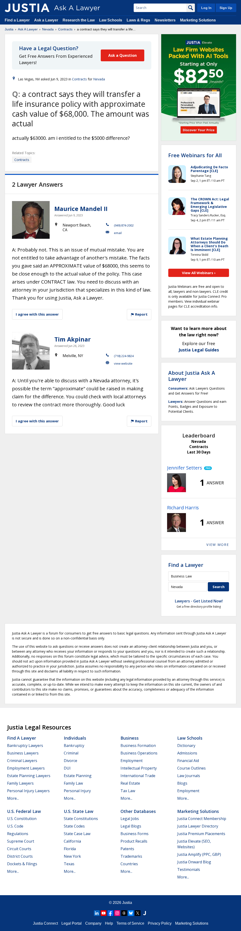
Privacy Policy (160, 923)
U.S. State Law (78, 811)
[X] (138, 913)
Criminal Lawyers (22, 760)
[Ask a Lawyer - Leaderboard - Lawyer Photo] (176, 482)
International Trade (137, 775)
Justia (9, 29)
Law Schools (110, 20)
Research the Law (79, 20)
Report (141, 314)
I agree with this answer (37, 314)
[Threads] (124, 913)
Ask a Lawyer (46, 20)
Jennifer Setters (184, 468)
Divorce (70, 760)
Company (93, 923)
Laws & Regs (138, 20)
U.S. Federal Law (24, 811)
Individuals (75, 738)
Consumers (177, 388)
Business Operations (138, 753)
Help (109, 923)
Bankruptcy (74, 745)
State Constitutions (81, 818)
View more (217, 544)
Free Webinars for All (195, 155)
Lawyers (175, 401)
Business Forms (134, 833)
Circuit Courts (19, 848)
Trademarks (131, 856)
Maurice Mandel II (81, 209)
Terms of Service (130, 923)
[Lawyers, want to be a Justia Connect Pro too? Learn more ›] (207, 467)
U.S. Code (15, 826)
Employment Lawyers (26, 768)
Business (129, 738)
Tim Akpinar (72, 339)
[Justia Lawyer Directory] (144, 913)
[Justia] (27, 8)
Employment (131, 760)
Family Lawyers (20, 783)
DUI (67, 768)
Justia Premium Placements (201, 833)
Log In (206, 8)
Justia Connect (45, 923)
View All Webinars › (199, 272)
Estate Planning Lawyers (28, 775)
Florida (70, 848)
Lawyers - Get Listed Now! (199, 601)
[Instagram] (117, 913)
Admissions (187, 753)
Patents (127, 848)
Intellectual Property (138, 768)
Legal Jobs (129, 818)
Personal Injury (77, 790)
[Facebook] (110, 913)
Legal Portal (71, 923)
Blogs (182, 783)
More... (13, 798)
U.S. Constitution (21, 818)
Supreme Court (20, 841)
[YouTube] (103, 913)
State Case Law (77, 833)
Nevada (48, 29)
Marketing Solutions (198, 20)
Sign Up (226, 8)
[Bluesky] (131, 913)
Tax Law (127, 790)
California (72, 841)
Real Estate (130, 783)
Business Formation (138, 745)
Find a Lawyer (17, 20)
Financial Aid (188, 760)
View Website (123, 363)
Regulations (17, 833)
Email (118, 233)
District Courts (20, 856)
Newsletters (165, 20)
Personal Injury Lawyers (28, 790)
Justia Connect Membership (201, 818)
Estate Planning (78, 775)
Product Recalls (133, 841)
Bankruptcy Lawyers (25, 745)
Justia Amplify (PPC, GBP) (199, 854)
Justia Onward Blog (194, 862)
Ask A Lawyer (28, 29)
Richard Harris (183, 507)
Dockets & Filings (22, 863)
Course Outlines (191, 768)
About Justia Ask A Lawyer (191, 375)
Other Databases (138, 811)
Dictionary (186, 745)
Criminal (71, 753)
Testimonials (188, 869)
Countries (129, 863)
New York (72, 856)
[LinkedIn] (97, 913)
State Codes (74, 826)
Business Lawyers (23, 753)
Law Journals (188, 775)
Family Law (73, 783)
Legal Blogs (130, 826)
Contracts (65, 29)
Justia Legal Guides (199, 350)
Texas (69, 863)
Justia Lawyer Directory (197, 826)
